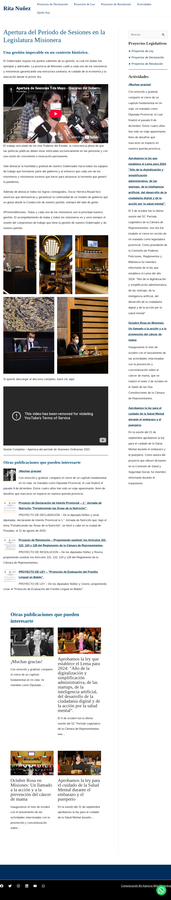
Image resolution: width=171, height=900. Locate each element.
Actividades (144, 4)
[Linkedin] (26, 886)
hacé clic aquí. (66, 379)
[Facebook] (1, 886)
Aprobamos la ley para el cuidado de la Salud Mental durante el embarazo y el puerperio (79, 790)
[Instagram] (18, 886)
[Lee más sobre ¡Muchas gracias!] (32, 641)
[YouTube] (35, 886)
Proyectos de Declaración (52, 4)
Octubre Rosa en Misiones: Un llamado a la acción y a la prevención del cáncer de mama (31, 790)
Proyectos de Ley (84, 4)
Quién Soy (43, 12)
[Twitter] (10, 886)
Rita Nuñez (17, 8)
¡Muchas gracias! (30, 471)
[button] (161, 890)
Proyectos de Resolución (116, 4)
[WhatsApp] (43, 886)
